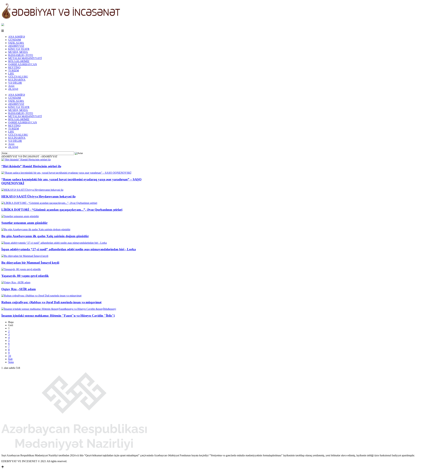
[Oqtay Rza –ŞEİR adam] (15, 282)
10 (9, 355)
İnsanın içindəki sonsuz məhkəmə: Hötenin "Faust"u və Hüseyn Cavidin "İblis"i (58, 315)
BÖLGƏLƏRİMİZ (18, 61)
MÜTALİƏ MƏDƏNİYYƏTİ (25, 58)
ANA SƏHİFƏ (16, 36)
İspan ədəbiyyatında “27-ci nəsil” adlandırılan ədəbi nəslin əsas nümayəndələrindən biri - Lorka (68, 249)
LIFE (11, 73)
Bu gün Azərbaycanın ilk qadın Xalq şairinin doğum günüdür (45, 236)
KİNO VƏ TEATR (18, 49)
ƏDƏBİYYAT (16, 45)
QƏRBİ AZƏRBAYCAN (22, 64)
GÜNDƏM (14, 39)
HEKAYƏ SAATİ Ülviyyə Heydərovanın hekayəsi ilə (38, 196)
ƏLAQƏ (13, 89)
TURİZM (13, 70)
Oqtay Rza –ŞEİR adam (18, 289)
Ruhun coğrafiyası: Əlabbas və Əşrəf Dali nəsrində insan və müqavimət (51, 302)
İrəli (10, 359)
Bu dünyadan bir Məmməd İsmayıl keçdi (30, 262)
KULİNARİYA (16, 79)
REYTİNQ (14, 67)
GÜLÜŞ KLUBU (18, 76)
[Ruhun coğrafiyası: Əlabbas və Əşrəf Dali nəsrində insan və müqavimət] (41, 295)
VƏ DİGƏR (15, 82)
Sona (11, 362)
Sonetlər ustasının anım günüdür (24, 223)
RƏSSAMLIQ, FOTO (20, 55)
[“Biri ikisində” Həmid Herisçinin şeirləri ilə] (26, 159)
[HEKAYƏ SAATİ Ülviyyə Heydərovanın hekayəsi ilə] (32, 189)
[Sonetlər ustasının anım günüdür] (20, 216)
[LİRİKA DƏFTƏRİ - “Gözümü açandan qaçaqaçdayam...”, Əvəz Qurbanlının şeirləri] (49, 203)
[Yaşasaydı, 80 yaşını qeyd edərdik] (21, 269)
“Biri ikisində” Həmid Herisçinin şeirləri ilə (31, 166)
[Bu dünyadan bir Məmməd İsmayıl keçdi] (24, 255)
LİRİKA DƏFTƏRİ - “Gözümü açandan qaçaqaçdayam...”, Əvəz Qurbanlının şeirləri (61, 209)
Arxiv (11, 85)
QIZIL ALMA (16, 42)
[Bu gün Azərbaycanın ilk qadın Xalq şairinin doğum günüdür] (35, 229)
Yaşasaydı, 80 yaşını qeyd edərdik (25, 276)
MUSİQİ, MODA (18, 52)
